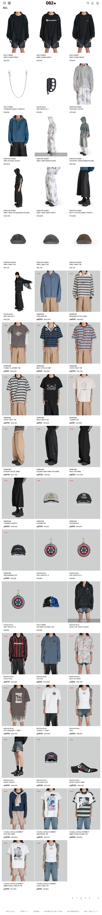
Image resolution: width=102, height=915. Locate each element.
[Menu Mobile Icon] (4, 3)
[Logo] (51, 3)
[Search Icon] (88, 3)
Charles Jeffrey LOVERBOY (13, 832)
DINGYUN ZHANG (75, 107)
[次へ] (98, 898)
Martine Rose (74, 625)
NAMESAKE (40, 314)
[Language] (9, 3)
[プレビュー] (73, 898)
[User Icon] (92, 3)
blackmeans (41, 107)
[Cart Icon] (97, 2)
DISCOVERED (8, 55)
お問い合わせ (10, 911)
